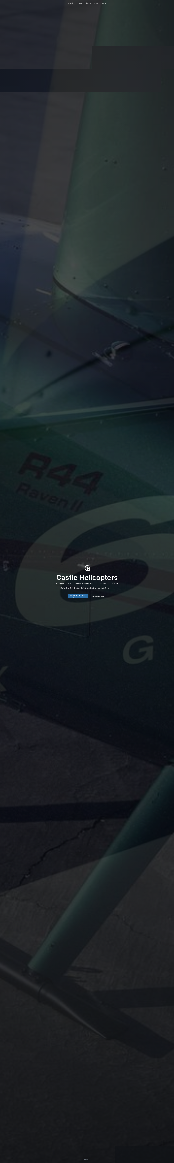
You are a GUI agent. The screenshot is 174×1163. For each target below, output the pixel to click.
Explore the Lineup (98, 596)
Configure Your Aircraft (77, 596)
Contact (103, 3)
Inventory (80, 3)
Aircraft (71, 3)
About (96, 3)
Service (88, 3)
